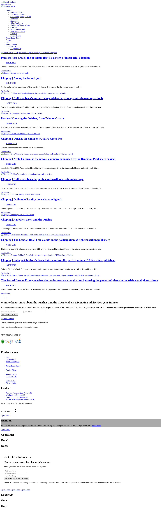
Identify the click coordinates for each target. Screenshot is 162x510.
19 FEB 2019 (11, 204)
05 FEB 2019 (11, 245)
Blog (7, 42)
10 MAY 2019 (11, 103)
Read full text (6, 71)
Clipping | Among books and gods (21, 78)
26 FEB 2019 (11, 164)
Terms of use (10, 381)
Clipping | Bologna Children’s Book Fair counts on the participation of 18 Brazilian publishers (58, 260)
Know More (96, 426)
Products (9, 10)
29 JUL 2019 (11, 63)
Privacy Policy (11, 383)
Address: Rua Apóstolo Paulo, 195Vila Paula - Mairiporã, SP (19, 394)
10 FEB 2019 (11, 225)
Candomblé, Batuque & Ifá (20, 17)
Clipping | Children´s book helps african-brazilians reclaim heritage (42, 179)
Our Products (11, 359)
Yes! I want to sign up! (9, 314)
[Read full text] (29, 53)
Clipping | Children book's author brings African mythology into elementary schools (52, 98)
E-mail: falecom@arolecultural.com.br (20, 399)
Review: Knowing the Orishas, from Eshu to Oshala (32, 118)
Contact (9, 40)
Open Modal (5, 415)
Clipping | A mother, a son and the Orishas (26, 219)
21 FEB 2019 (11, 184)
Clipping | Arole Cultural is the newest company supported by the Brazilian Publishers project (58, 158)
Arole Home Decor (13, 38)
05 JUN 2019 (11, 83)
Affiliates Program (12, 362)
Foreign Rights (11, 44)
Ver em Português (6, 4)
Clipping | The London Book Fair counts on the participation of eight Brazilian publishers (55, 239)
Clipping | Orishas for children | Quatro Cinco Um (31, 138)
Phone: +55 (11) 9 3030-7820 (17, 397)
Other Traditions (16, 23)
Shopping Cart (15, 49)
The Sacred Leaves (17, 15)
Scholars (13, 34)
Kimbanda (14, 21)
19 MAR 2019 (11, 123)
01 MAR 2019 (11, 144)
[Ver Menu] (2, 2)
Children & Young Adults (20, 25)
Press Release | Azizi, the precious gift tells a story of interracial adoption (45, 57)
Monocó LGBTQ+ (17, 29)
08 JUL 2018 (11, 285)
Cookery (13, 27)
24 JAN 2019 (11, 265)
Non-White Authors (17, 32)
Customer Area (11, 47)
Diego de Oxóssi (16, 12)
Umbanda (14, 19)
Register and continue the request (16, 478)
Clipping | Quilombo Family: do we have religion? (31, 199)
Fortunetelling (15, 36)
